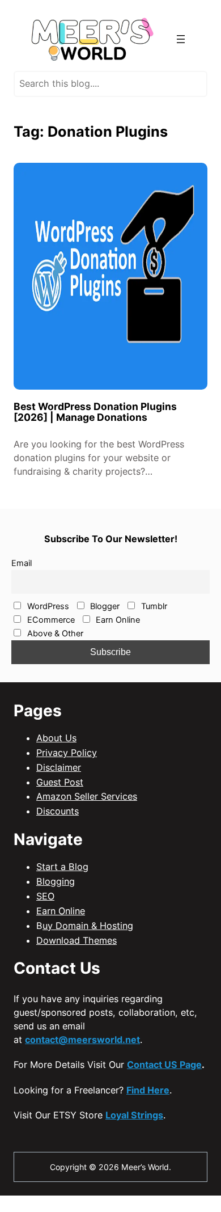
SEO (45, 896)
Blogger (104, 606)
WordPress (47, 606)
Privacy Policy (66, 752)
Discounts (57, 811)
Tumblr (153, 606)
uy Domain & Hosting (87, 925)
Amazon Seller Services (86, 796)
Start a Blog (62, 866)
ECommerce (50, 620)
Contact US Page (164, 1064)
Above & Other (54, 633)
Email (21, 563)
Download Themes (76, 940)
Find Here (147, 1090)
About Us (56, 738)
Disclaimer (58, 767)
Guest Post (59, 782)
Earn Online (117, 620)
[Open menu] (181, 39)
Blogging (55, 881)
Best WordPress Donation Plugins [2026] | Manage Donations (95, 412)
